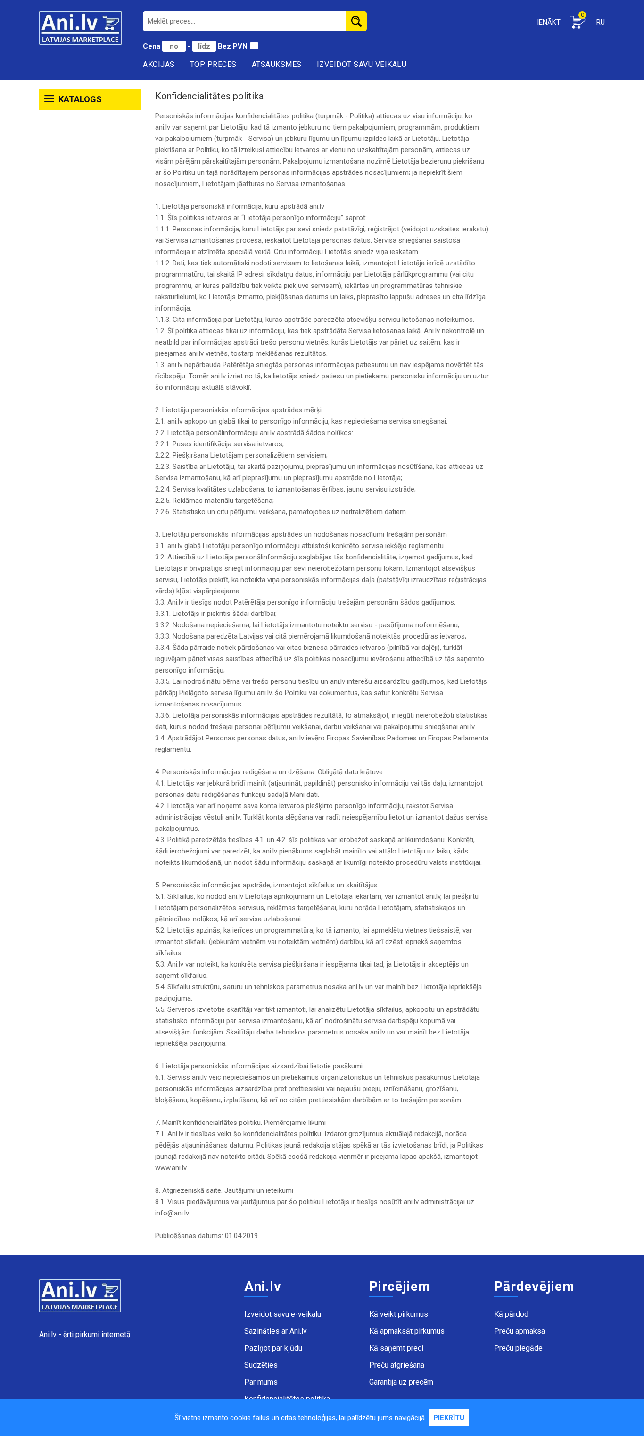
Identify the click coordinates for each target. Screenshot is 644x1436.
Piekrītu (448, 1417)
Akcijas (159, 64)
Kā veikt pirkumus (398, 1314)
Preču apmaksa (519, 1331)
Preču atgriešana (396, 1365)
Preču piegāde (518, 1348)
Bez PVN (233, 46)
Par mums (261, 1382)
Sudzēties (261, 1365)
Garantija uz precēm (401, 1382)
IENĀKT (549, 22)
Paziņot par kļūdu (273, 1348)
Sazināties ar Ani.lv (275, 1331)
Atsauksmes (277, 64)
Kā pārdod (511, 1314)
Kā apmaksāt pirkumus (407, 1331)
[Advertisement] (90, 258)
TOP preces (213, 64)
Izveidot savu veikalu (362, 64)
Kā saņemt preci (396, 1348)
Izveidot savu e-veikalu (282, 1314)
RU (600, 22)
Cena (152, 46)
